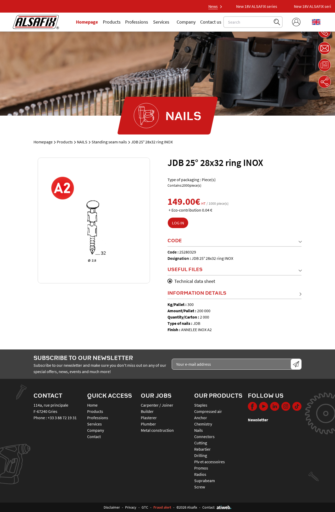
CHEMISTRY (203, 424)
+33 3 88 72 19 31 (62, 417)
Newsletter (258, 419)
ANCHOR (200, 417)
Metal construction (157, 430)
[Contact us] (324, 48)
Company (186, 22)
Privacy (130, 507)
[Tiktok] (297, 407)
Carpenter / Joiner (157, 405)
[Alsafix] (36, 22)
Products (112, 22)
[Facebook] (252, 407)
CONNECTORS (204, 436)
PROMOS (201, 468)
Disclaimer (112, 507)
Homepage (87, 22)
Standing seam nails (109, 141)
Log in (178, 222)
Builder (147, 411)
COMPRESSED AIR (208, 411)
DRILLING (200, 455)
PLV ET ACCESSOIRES (209, 461)
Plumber (148, 424)
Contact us (210, 22)
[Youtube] (263, 407)
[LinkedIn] (274, 407)
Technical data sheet (194, 281)
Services (161, 22)
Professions (136, 22)
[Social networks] (324, 82)
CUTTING (200, 442)
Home (92, 405)
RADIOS (200, 474)
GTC (145, 507)
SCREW (199, 486)
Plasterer (149, 417)
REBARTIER (202, 449)
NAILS (82, 141)
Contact (94, 436)
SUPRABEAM (204, 480)
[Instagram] (286, 407)
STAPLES (200, 405)
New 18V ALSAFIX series (248, 6)
